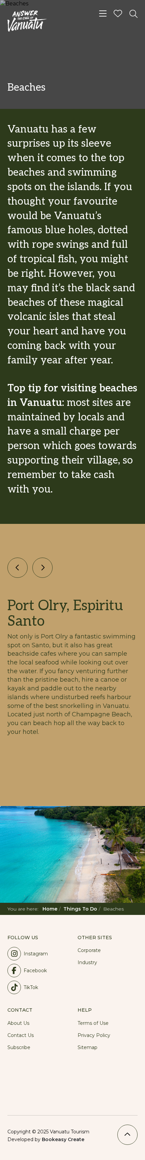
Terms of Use (93, 1023)
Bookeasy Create (63, 1139)
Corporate (89, 950)
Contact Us (20, 1035)
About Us (18, 1023)
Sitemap (87, 1047)
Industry (87, 962)
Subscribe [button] (18, 1047)
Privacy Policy (94, 1035)
